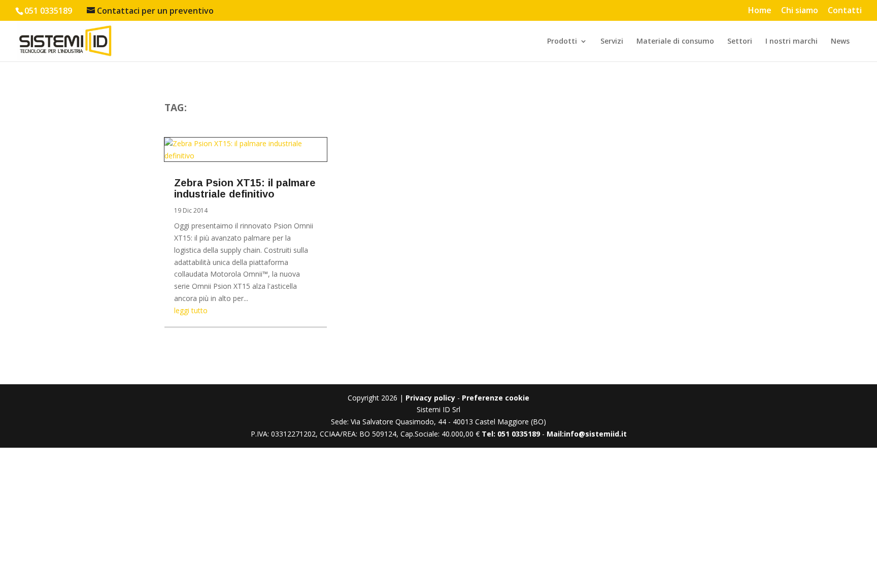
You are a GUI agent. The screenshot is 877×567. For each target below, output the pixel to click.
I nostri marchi (791, 42)
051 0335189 (48, 10)
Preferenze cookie (495, 398)
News (840, 42)
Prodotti (562, 42)
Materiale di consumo (675, 42)
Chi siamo (799, 11)
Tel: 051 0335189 (511, 434)
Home (759, 11)
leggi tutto (191, 310)
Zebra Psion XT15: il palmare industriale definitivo (245, 188)
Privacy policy (430, 398)
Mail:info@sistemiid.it (587, 434)
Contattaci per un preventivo (155, 10)
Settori (739, 42)
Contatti (845, 11)
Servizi (611, 42)
